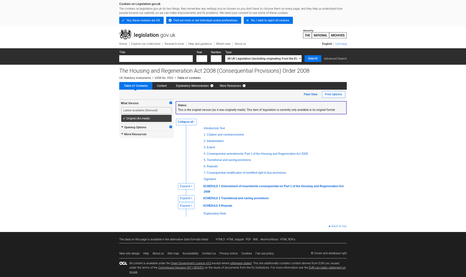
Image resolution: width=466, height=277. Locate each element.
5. (205, 159)
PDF (248, 239)
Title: (122, 52)
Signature (210, 179)
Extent (211, 147)
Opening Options (133, 127)
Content (162, 85)
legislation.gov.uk (149, 30)
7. (205, 172)
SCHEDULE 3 (211, 205)
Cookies (246, 253)
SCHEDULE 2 (211, 198)
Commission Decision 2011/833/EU (181, 267)
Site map (173, 253)
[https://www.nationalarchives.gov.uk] (325, 32)
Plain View (310, 94)
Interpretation (215, 141)
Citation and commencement (225, 134)
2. (205, 141)
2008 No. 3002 (164, 78)
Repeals (212, 166)
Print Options (333, 94)
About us (158, 253)
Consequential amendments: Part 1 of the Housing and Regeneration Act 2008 (257, 153)
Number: (216, 52)
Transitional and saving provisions (229, 159)
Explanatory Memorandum (192, 85)
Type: (228, 52)
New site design (129, 253)
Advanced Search (335, 58)
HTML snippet (235, 239)
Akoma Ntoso (269, 239)
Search (313, 58)
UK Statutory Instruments (135, 78)
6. (205, 166)
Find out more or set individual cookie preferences (205, 20)
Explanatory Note (215, 213)
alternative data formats (185, 239)
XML (255, 239)
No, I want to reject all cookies (270, 20)
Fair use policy (265, 253)
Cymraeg (341, 44)
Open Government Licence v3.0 (191, 263)
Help (146, 253)
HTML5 (220, 239)
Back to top (339, 226)
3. (205, 147)
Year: (200, 52)
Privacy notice (229, 253)
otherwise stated (241, 263)
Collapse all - (186, 122)
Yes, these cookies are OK (143, 20)
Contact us (209, 253)
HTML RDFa (287, 239)
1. (205, 134)
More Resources (230, 85)
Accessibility (190, 253)
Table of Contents (136, 85)
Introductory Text (214, 128)
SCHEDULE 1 (211, 186)
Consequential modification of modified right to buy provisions (246, 172)
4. (205, 153)
